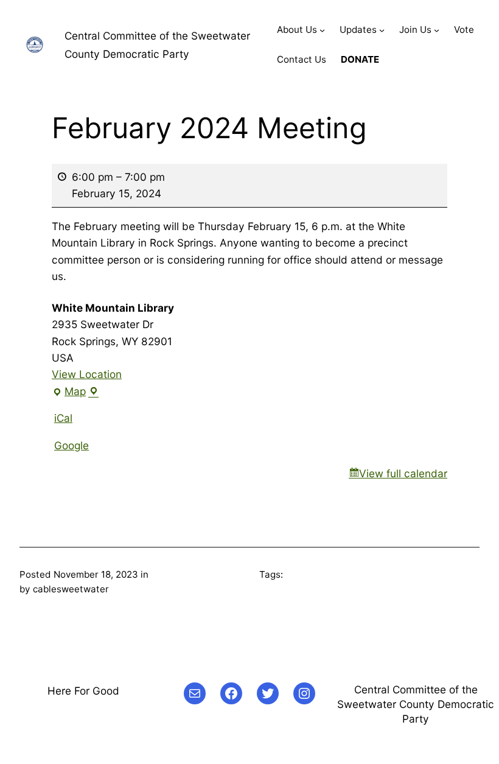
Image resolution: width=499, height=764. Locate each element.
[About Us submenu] (322, 30)
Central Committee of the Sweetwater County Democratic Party (415, 704)
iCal (63, 418)
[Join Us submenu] (436, 30)
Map (74, 392)
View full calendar (403, 473)
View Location (87, 374)
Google (71, 445)
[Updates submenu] (382, 30)
